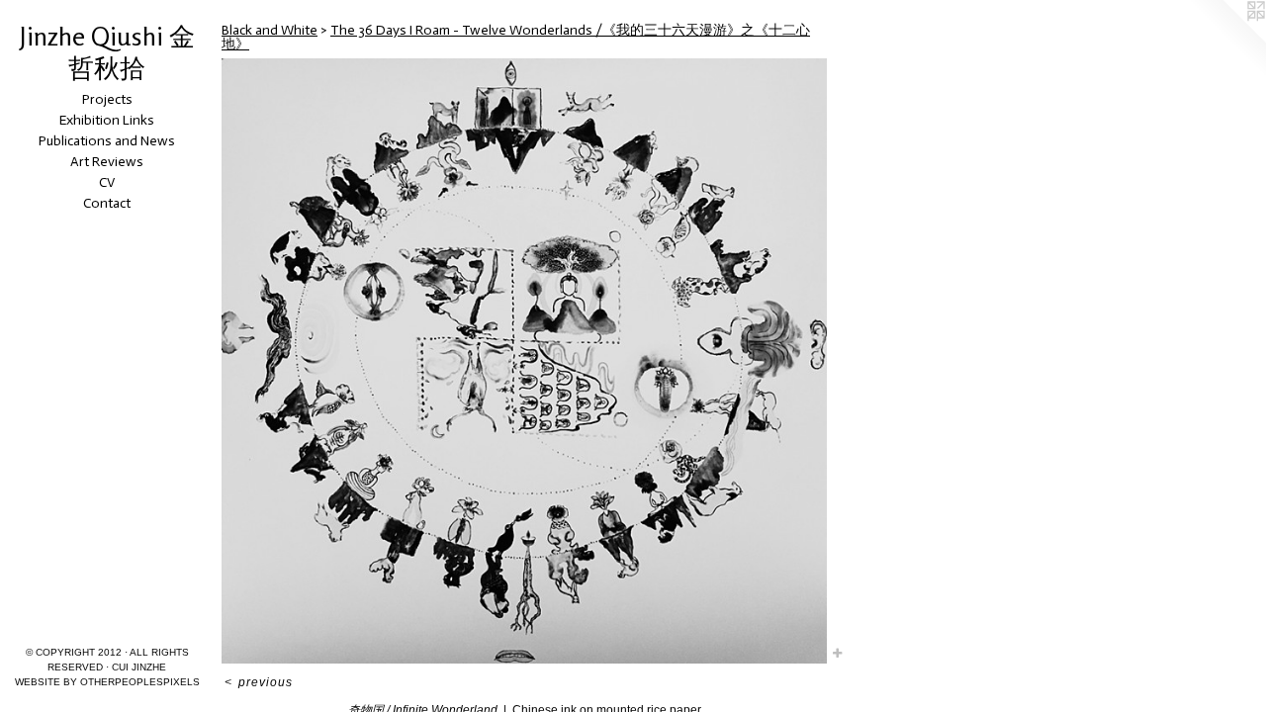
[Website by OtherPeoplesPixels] (1226, 39)
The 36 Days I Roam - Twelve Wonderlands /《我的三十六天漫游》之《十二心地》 (516, 37)
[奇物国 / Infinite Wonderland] (524, 361)
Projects (107, 99)
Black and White (269, 30)
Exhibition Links (106, 120)
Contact (107, 203)
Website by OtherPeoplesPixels (107, 681)
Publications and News (107, 141)
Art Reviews (106, 161)
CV (107, 182)
